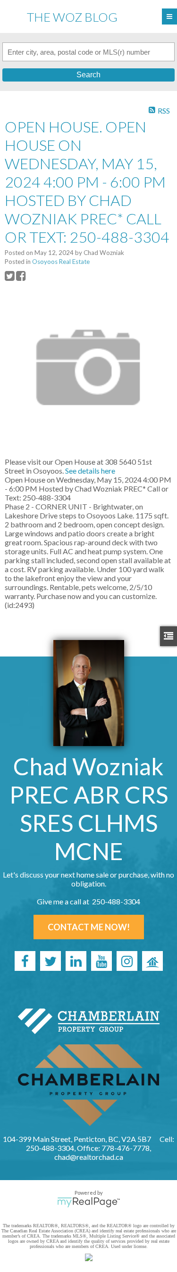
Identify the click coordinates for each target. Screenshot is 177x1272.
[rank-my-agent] (152, 961)
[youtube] (101, 961)
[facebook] (25, 961)
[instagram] (127, 961)
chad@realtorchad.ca (88, 1156)
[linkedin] (76, 961)
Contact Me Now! (89, 927)
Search (88, 75)
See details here (90, 470)
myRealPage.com (88, 1202)
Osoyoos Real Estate (61, 261)
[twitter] (50, 961)
